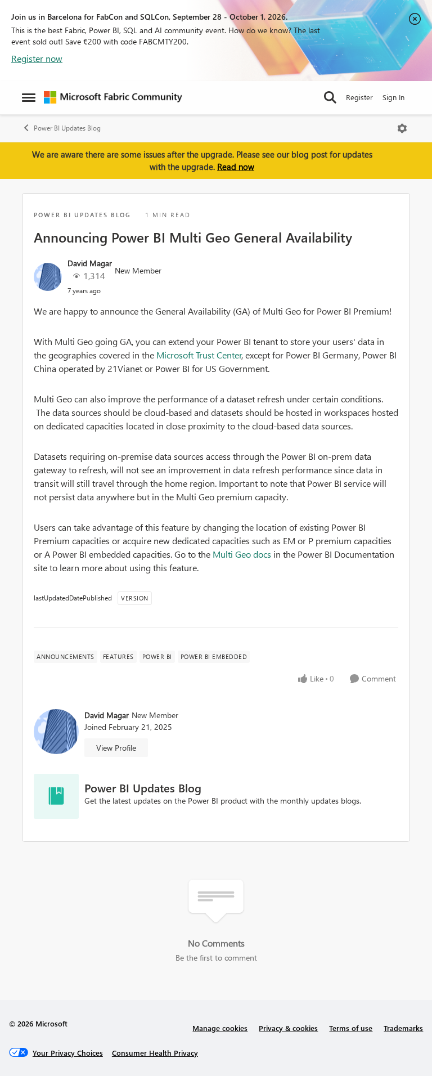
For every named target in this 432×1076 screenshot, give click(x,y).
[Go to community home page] (113, 97)
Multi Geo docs (242, 554)
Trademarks (403, 1028)
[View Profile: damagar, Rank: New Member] (48, 277)
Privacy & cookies (288, 1028)
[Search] (330, 97)
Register (359, 97)
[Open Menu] (402, 128)
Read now (235, 166)
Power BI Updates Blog (67, 128)
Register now (36, 58)
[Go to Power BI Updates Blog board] (56, 796)
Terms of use (350, 1028)
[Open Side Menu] (28, 97)
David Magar (90, 263)
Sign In (393, 97)
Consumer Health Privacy (155, 1052)
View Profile (116, 747)
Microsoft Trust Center (199, 355)
